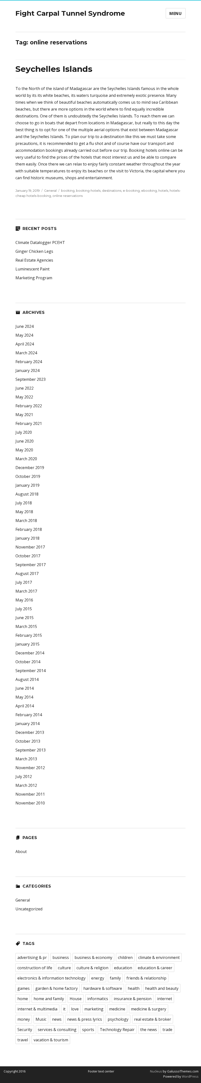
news (57, 1019)
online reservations (67, 196)
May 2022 (24, 397)
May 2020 (24, 450)
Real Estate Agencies (34, 260)
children (125, 957)
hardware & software (102, 988)
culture (64, 967)
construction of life (34, 967)
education (123, 967)
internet (164, 998)
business (60, 957)
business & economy (93, 957)
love (75, 1009)
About (21, 851)
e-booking (131, 190)
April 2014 (24, 706)
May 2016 (24, 600)
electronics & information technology (51, 978)
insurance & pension (132, 998)
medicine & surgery (148, 1009)
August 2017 (26, 573)
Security (24, 1029)
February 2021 (28, 423)
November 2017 (30, 547)
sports (88, 1029)
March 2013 (26, 759)
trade (167, 1029)
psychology (118, 1019)
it (64, 1009)
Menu (175, 13)
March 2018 (26, 520)
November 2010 (30, 803)
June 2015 (24, 617)
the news (148, 1029)
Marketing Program (33, 277)
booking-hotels (88, 190)
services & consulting (57, 1029)
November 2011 (30, 794)
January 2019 (27, 485)
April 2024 (24, 344)
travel (22, 1040)
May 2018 (24, 511)
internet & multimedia (37, 1009)
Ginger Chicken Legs (34, 251)
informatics (97, 998)
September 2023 (30, 379)
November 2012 (30, 767)
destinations (111, 190)
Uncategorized (28, 909)
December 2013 (29, 732)
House (76, 998)
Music (41, 1019)
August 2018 (26, 494)
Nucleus (156, 1071)
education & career (155, 967)
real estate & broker (152, 1019)
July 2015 (23, 609)
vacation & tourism (51, 1040)
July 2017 (23, 582)
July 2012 (23, 776)
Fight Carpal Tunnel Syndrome (70, 13)
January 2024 (27, 370)
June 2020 (24, 441)
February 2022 (28, 405)
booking (68, 190)
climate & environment (159, 957)
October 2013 (27, 741)
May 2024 (24, 335)
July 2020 (23, 432)
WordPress (190, 1076)
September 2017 (30, 564)
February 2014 (28, 714)
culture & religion (92, 967)
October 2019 (27, 476)
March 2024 (26, 353)
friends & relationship (146, 978)
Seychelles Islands (53, 69)
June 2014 (24, 688)
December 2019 (29, 467)
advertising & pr (32, 957)
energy (97, 978)
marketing (93, 1009)
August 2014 (26, 679)
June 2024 (24, 326)
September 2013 (30, 750)
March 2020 (26, 458)
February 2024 (28, 361)
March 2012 (26, 785)
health (133, 988)
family (115, 978)
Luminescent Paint (32, 269)
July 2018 (23, 503)
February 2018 (28, 529)
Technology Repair (117, 1029)
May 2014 (24, 697)
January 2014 (27, 723)
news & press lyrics (84, 1019)
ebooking (149, 190)
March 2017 (26, 591)
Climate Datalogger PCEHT (40, 242)
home (22, 998)
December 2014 (29, 653)
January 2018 (27, 538)
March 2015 (26, 626)
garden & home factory (56, 988)
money (23, 1019)
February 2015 (28, 635)
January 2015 (27, 644)
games (23, 988)
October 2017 (27, 556)
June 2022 (24, 388)
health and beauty (161, 988)
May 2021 (24, 414)
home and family (49, 998)
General (50, 190)
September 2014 (30, 670)
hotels (163, 190)
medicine (117, 1009)
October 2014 (27, 661)
